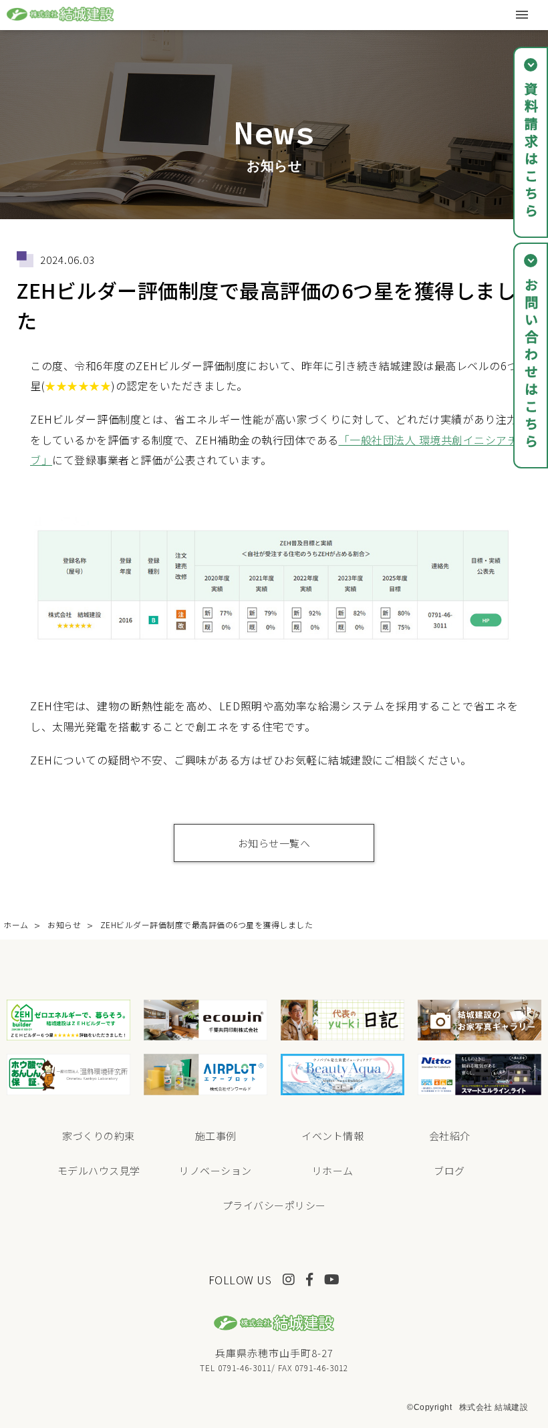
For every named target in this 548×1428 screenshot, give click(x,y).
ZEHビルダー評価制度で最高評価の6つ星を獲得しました (206, 924)
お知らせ (64, 924)
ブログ (449, 1170)
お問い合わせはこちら (531, 364)
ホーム (16, 924)
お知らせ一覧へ (274, 843)
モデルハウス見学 (98, 1170)
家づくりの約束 (98, 1136)
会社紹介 (449, 1136)
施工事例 (216, 1136)
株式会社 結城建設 (494, 1407)
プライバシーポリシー (274, 1205)
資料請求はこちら (531, 151)
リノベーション (215, 1170)
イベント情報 (332, 1136)
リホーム (333, 1170)
